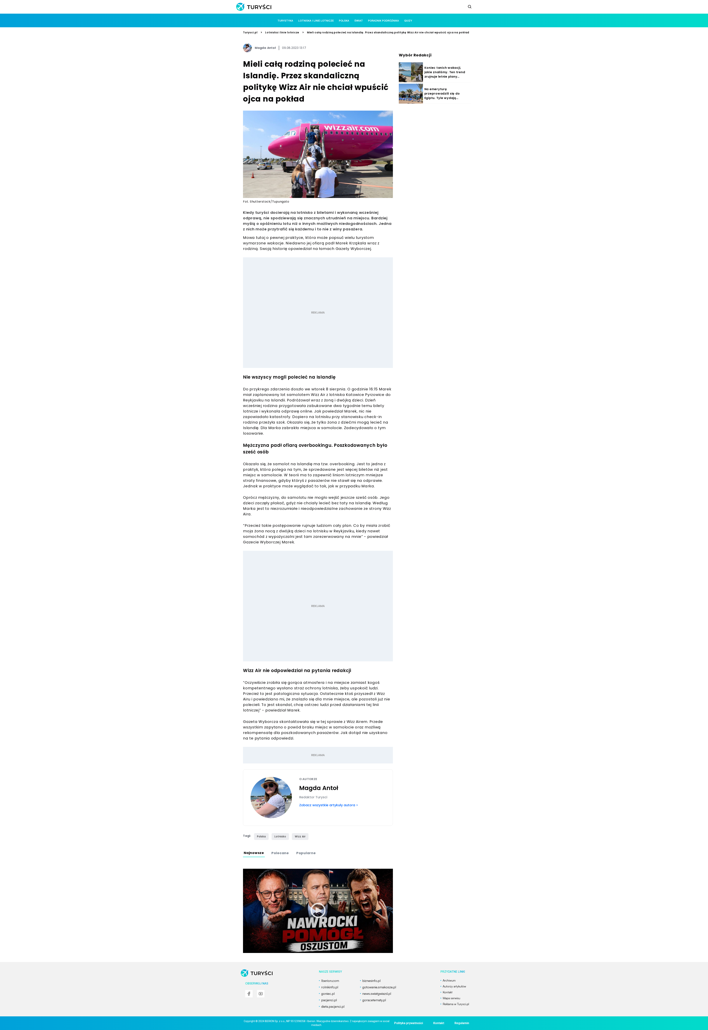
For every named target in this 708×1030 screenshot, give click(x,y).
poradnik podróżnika (383, 20)
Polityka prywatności (408, 1023)
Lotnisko (280, 836)
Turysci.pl (250, 32)
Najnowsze (254, 852)
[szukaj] (470, 7)
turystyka (285, 20)
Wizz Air (300, 836)
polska (344, 20)
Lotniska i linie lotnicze (316, 20)
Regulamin (461, 1023)
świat (358, 20)
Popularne (306, 853)
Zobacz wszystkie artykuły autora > (328, 805)
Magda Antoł (265, 48)
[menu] (249, 993)
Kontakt (438, 1023)
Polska (261, 836)
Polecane (280, 853)
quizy (408, 20)
